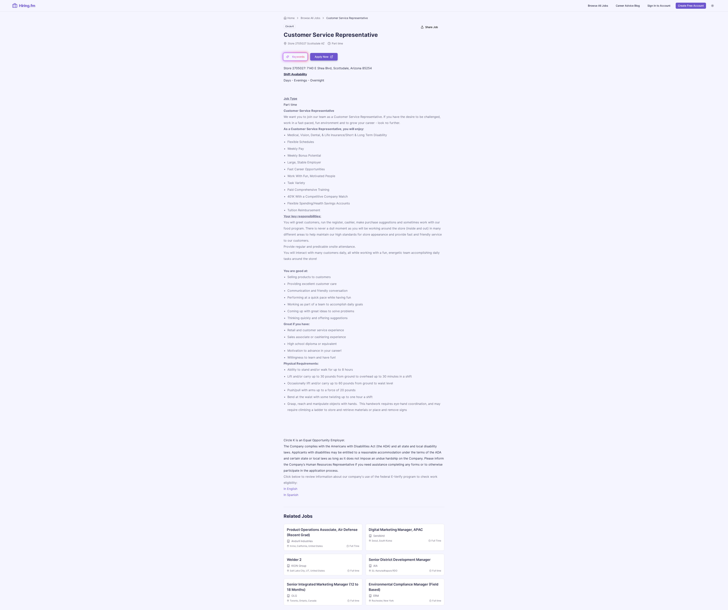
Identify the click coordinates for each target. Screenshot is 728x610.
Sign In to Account (658, 5)
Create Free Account (691, 5)
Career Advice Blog (628, 5)
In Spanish (291, 495)
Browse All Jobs (598, 5)
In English (290, 489)
